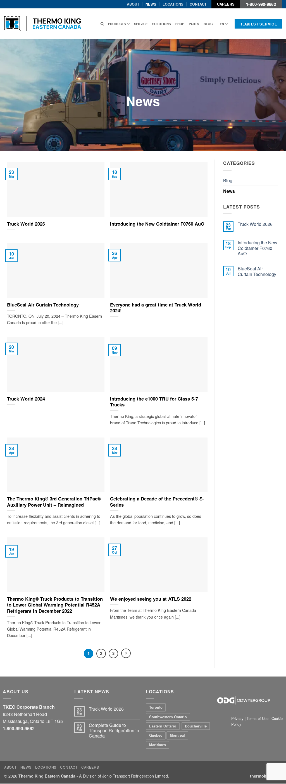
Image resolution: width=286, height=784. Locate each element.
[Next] (126, 653)
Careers (226, 4)
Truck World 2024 (26, 399)
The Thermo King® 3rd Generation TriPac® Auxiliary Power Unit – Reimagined (54, 502)
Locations (173, 4)
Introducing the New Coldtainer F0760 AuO (157, 224)
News (151, 4)
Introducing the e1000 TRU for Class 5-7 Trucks (154, 402)
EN (222, 24)
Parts (194, 24)
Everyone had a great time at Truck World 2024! (155, 308)
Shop (179, 24)
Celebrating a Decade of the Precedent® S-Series (157, 502)
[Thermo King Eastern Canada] (42, 23)
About (133, 4)
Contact (198, 4)
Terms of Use (257, 718)
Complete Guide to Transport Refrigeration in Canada (114, 730)
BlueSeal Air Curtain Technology (43, 305)
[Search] (102, 24)
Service (141, 24)
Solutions (161, 24)
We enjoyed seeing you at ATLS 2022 (150, 599)
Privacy (238, 718)
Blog (208, 24)
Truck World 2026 (26, 224)
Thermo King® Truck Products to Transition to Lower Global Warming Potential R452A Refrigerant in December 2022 (55, 605)
